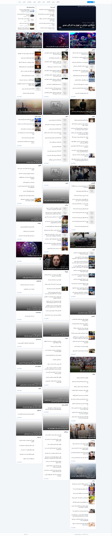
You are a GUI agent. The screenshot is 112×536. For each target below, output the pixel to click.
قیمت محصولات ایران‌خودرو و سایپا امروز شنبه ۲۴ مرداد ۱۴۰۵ (79, 284)
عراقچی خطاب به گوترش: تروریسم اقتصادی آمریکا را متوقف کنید (46, 15)
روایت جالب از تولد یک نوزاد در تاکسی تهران (80, 351)
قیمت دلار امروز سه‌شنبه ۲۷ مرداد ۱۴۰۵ (81, 195)
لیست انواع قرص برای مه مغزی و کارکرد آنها (80, 502)
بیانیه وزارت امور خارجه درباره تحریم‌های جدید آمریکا (26, 133)
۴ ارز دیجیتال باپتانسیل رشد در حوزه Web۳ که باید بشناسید (79, 187)
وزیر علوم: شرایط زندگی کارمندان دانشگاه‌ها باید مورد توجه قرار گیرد (46, 10)
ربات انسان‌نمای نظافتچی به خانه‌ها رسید (54, 84)
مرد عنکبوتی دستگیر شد (57, 359)
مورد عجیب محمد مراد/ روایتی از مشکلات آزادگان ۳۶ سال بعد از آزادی (80, 329)
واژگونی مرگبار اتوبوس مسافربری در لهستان (53, 377)
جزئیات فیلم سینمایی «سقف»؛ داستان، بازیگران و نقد (52, 133)
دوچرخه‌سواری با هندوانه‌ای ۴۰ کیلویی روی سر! (26, 343)
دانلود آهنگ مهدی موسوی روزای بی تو (54, 151)
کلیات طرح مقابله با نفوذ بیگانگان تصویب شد (53, 226)
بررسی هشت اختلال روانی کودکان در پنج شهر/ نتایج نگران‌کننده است (80, 520)
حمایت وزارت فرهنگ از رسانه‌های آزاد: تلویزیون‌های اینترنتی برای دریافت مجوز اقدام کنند (53, 408)
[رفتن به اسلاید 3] (82, 27)
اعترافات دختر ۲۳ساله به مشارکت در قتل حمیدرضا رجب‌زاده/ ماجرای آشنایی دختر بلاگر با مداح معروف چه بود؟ (52, 368)
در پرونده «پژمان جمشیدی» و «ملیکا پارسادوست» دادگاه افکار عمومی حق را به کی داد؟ (53, 293)
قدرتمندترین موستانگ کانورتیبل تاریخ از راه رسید (23, 15)
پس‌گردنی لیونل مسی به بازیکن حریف (24, 24)
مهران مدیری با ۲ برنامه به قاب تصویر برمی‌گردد (53, 284)
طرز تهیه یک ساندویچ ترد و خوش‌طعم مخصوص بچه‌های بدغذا (27, 200)
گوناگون (58, 2)
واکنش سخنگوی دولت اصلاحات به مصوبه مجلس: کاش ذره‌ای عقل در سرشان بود (53, 209)
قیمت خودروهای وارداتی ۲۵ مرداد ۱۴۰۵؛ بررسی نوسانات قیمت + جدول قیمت (80, 275)
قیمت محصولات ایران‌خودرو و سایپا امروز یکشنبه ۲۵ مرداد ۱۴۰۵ (81, 280)
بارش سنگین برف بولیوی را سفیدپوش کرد (26, 445)
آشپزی (53, 29)
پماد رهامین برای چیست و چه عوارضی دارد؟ (80, 511)
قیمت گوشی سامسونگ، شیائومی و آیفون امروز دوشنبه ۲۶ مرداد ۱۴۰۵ (53, 75)
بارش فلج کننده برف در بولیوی (28, 458)
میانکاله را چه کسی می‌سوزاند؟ (55, 346)
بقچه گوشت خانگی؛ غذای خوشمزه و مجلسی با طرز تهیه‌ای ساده (26, 187)
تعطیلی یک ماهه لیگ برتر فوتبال (82, 377)
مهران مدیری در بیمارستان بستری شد (54, 280)
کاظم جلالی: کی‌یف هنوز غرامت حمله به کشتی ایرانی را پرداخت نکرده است (80, 417)
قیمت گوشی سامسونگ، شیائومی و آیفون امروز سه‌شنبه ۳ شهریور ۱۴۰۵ (53, 93)
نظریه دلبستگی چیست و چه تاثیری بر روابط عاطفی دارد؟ (80, 444)
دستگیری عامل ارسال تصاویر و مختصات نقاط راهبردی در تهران (80, 124)
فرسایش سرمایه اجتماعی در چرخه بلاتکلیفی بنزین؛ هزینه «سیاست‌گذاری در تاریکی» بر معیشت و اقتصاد (80, 337)
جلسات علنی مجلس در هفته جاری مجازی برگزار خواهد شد (52, 231)
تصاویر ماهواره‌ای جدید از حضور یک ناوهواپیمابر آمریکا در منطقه (25, 84)
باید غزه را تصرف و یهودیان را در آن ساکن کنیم (53, 453)
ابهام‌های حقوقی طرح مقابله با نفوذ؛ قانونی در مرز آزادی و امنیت (80, 320)
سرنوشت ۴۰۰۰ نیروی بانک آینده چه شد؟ (81, 84)
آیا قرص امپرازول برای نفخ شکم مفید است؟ (80, 489)
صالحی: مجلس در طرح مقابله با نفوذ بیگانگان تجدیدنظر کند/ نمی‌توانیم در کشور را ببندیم (53, 235)
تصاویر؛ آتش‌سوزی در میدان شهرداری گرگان (26, 66)
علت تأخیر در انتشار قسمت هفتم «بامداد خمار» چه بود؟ (46, 24)
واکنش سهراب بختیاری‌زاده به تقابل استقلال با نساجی (80, 391)
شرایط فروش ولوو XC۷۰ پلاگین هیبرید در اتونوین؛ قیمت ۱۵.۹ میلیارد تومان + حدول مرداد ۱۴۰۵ (79, 266)
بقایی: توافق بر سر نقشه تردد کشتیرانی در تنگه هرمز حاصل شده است (79, 408)
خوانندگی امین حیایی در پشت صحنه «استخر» (53, 315)
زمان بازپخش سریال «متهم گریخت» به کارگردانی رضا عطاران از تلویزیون (52, 297)
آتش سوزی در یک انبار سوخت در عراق (54, 364)
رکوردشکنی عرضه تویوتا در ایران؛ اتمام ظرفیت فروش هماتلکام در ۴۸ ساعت (80, 288)
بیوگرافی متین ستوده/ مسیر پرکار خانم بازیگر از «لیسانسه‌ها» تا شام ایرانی (52, 275)
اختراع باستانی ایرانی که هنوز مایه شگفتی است (26, 414)
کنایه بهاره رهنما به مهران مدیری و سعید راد (53, 310)
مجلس (24, 2)
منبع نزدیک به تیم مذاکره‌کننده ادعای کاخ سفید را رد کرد (26, 142)
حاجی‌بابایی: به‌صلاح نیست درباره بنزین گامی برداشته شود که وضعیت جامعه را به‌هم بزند (53, 213)
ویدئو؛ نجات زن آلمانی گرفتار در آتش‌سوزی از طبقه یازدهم (53, 381)
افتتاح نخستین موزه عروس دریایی (28, 88)
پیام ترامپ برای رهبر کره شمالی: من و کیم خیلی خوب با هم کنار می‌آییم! (52, 471)
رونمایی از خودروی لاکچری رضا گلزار (28, 75)
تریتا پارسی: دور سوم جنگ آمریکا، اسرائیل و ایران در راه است (79, 146)
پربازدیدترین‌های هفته (30, 7)
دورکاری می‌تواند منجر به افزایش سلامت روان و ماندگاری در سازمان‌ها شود (80, 506)
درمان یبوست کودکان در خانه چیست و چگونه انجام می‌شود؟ (46, 19)
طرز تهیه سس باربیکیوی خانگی (28, 182)
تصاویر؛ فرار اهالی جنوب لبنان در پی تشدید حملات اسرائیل (53, 462)
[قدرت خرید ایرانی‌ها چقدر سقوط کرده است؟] (76, 18)
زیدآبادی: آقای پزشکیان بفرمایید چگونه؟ (81, 120)
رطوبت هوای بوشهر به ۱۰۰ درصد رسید (27, 450)
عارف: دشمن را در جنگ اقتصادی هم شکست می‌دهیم (80, 204)
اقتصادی (48, 2)
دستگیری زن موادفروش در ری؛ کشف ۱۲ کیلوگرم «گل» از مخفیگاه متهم (52, 342)
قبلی (93, 27)
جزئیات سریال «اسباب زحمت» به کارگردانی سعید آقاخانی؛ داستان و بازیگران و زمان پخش (53, 306)
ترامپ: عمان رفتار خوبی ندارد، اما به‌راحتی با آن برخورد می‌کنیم (53, 440)
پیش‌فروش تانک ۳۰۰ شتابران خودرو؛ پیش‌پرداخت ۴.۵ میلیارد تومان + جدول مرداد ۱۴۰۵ (80, 258)
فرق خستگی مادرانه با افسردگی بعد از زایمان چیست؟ (80, 89)
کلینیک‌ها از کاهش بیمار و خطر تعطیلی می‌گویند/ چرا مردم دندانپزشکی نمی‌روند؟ (24, 10)
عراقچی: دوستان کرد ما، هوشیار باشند (27, 129)
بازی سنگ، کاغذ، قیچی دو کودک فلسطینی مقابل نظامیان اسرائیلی (53, 466)
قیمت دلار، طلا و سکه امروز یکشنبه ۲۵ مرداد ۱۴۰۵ (80, 222)
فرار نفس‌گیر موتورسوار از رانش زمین (81, 93)
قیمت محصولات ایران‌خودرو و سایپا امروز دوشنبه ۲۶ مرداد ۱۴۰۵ (81, 271)
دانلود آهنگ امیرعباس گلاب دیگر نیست (54, 155)
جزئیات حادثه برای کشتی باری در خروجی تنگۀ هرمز (80, 138)
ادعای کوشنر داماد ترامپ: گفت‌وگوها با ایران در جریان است (53, 475)
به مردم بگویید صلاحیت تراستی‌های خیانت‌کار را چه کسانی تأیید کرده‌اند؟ (24, 28)
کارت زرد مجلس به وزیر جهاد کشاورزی (54, 248)
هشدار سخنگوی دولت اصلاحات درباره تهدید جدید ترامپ (80, 155)
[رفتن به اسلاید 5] (79, 27)
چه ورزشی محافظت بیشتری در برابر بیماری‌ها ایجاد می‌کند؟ (80, 484)
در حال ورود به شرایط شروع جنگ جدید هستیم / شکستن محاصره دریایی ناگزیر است (79, 129)
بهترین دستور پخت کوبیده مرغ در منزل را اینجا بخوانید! (26, 169)
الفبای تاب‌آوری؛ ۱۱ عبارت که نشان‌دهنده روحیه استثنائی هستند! (80, 449)
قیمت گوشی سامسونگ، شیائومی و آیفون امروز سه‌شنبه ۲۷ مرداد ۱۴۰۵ (53, 53)
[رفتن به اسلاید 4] (81, 27)
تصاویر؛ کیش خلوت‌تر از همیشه (28, 93)
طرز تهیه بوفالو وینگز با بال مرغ (28, 191)
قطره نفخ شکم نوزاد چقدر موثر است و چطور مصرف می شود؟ (80, 524)
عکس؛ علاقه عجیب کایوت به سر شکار (27, 71)
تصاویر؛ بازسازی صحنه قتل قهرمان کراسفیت (53, 355)
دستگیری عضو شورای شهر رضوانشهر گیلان (80, 75)
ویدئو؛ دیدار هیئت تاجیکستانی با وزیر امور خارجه (80, 67)
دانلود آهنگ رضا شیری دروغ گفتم (55, 160)
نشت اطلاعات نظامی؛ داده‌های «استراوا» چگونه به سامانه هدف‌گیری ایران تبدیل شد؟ (79, 160)
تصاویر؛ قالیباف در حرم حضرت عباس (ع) (27, 80)
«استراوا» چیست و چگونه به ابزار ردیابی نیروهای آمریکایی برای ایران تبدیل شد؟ (79, 133)
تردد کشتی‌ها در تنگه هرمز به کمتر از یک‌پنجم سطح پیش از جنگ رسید (80, 413)
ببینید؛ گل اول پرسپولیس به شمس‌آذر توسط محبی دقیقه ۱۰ (80, 58)
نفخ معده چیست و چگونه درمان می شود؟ (80, 493)
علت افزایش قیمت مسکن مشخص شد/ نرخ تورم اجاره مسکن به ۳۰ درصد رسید (80, 200)
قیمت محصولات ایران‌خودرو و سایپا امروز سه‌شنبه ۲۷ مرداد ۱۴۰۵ (81, 253)
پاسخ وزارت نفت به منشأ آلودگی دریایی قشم (80, 62)
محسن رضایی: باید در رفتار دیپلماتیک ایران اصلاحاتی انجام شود (80, 71)
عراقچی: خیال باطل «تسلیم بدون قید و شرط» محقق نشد (26, 120)
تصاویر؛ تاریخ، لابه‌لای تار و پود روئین (27, 58)
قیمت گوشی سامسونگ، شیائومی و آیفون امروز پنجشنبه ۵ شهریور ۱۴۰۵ (53, 80)
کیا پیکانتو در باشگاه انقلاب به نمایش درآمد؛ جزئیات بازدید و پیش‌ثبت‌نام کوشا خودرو (80, 293)
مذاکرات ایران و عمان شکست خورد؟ (28, 137)
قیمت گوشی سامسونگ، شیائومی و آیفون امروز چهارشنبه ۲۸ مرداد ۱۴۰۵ (53, 71)
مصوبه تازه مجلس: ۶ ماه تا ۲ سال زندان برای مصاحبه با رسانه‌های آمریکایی (53, 222)
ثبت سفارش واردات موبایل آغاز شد (55, 58)
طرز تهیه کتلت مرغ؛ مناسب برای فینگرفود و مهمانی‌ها (26, 178)
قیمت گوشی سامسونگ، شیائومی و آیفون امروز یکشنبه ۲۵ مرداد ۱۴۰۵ (53, 62)
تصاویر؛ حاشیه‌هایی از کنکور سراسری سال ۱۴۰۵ (79, 333)
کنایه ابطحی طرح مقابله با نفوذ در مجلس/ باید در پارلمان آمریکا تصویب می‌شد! (80, 151)
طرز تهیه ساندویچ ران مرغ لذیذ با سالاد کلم (47, 28)
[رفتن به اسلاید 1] (84, 27)
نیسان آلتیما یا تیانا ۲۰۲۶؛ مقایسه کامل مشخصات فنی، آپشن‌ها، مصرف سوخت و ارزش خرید (79, 262)
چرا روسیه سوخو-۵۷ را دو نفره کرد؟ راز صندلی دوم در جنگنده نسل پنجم (53, 89)
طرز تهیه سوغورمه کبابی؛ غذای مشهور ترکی (26, 195)
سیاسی (53, 2)
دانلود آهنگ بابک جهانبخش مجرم (55, 120)
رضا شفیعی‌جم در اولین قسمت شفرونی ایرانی (53, 124)
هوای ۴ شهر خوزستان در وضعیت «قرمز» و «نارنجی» (26, 441)
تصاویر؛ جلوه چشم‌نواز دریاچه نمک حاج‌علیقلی (26, 53)
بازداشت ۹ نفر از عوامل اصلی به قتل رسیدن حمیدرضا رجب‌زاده (53, 373)
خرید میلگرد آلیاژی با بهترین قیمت (82, 191)
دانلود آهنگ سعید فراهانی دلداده (55, 142)
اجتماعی (39, 2)
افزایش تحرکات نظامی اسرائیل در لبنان (54, 444)
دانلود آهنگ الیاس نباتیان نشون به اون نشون (53, 137)
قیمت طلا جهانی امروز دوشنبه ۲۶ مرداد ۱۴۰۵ (80, 217)
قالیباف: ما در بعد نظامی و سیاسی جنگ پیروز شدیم (53, 217)
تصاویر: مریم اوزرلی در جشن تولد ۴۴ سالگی (26, 62)
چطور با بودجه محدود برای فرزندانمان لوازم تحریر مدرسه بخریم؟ (79, 453)
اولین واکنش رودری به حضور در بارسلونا (81, 386)
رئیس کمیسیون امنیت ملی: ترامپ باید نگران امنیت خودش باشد (80, 53)
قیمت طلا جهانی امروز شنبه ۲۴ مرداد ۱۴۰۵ (80, 208)
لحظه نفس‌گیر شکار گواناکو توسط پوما (27, 227)
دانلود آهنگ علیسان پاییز (56, 146)
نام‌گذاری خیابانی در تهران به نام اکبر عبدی (24, 19)
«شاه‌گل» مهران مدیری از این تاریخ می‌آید (54, 288)
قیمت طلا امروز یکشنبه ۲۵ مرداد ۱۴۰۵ (81, 226)
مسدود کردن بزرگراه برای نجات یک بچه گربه (26, 235)
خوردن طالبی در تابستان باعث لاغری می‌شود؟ (80, 497)
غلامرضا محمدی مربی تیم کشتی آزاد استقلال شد (80, 404)
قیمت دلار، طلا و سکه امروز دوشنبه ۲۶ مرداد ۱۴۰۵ (80, 213)
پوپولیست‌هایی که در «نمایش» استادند (81, 346)
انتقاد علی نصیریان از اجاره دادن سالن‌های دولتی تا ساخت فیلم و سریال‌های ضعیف (53, 302)
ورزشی (34, 2)
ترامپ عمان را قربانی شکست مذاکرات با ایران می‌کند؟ (53, 435)
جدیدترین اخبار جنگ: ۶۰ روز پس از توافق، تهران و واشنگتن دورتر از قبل (79, 142)
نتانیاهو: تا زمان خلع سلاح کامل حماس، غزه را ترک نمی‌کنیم (53, 449)
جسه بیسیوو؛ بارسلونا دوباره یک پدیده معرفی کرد (80, 382)
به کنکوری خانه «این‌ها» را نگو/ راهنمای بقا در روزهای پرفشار (80, 324)
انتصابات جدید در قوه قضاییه (29, 289)
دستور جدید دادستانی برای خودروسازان (27, 284)
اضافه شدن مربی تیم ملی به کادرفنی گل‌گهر (80, 395)
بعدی (60, 27)
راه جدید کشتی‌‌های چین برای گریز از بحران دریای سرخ (79, 400)
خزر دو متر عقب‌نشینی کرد (29, 316)
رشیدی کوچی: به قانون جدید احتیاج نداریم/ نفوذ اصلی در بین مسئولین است (52, 244)
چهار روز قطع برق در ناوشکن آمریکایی (81, 80)
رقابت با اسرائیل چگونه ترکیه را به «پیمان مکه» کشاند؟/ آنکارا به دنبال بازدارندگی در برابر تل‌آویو (53, 457)
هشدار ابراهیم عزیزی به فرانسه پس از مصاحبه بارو (26, 124)
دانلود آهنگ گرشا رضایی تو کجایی (55, 129)
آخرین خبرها (53, 7)
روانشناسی (29, 2)
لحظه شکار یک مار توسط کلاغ (29, 231)
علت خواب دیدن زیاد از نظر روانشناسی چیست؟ (79, 457)
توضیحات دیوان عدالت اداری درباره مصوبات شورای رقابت (80, 342)
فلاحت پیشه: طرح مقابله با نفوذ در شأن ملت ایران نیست (53, 239)
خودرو (44, 2)
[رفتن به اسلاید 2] (83, 27)
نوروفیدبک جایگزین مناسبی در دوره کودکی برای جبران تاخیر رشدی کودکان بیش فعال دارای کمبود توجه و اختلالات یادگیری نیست (79, 515)
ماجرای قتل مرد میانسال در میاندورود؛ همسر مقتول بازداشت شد (53, 351)
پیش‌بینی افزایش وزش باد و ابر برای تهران (27, 454)
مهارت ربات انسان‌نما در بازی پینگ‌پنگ (54, 66)
